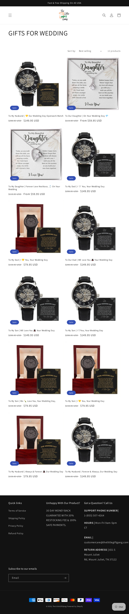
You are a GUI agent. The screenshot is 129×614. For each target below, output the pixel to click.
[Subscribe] (65, 578)
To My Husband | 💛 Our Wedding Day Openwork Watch (35, 116)
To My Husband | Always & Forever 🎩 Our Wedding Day (35, 471)
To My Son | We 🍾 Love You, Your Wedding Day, (32, 401)
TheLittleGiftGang (60, 606)
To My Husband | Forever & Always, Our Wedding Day (91, 471)
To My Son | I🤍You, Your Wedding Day (84, 330)
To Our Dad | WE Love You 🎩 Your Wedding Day (89, 260)
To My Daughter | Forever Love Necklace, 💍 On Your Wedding (34, 188)
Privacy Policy (15, 525)
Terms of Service (17, 510)
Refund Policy (15, 533)
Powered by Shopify (75, 606)
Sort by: (72, 50)
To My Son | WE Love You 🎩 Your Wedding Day (31, 330)
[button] (10, 15)
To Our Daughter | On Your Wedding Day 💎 (86, 116)
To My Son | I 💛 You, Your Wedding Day (84, 401)
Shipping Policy (16, 518)
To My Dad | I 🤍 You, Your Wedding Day (84, 186)
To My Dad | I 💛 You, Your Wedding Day (28, 260)
